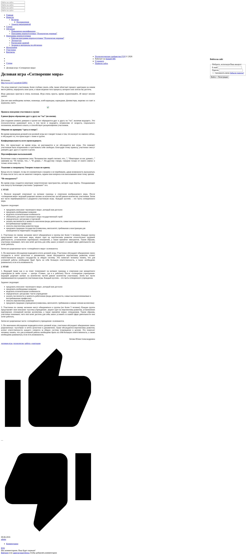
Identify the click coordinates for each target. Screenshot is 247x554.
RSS (3, 548)
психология (18, 343)
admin (3, 539)
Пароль (215, 70)
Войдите (5, 553)
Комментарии (12, 544)
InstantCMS (111, 59)
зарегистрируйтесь (21, 553)
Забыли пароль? (237, 73)
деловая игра (6, 343)
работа (27, 343)
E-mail (214, 67)
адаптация (35, 343)
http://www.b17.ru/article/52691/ (14, 83)
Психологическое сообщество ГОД (110, 56)
